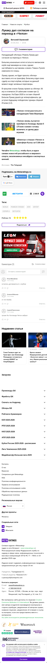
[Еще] (44, 2)
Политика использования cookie (14, 488)
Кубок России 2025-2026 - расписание (19, 443)
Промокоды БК (9, 391)
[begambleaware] (22, 632)
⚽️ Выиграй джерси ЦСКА (13, 8)
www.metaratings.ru (28, 548)
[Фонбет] (39, 16)
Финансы (5, 517)
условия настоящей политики (16, 652)
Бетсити (16, 211)
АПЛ (28, 207)
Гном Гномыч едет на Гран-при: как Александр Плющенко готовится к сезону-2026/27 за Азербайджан (13, 357)
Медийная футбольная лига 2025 (17, 455)
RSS (3, 478)
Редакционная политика (11, 495)
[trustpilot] (7, 632)
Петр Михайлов (12, 279)
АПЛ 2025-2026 (8, 437)
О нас (4, 467)
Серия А (6, 211)
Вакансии (5, 471)
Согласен (23, 659)
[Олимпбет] (24, 16)
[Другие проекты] (8, 2)
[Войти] (40, 2)
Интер (36, 207)
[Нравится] (3, 288)
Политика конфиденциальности (13, 481)
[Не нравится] (7, 288)
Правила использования (11, 485)
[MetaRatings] (9, 540)
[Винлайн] (8, 16)
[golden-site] (13, 624)
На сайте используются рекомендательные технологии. (23, 617)
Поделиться (22, 225)
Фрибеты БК (7, 397)
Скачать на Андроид (11, 402)
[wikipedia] (27, 624)
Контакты (5, 464)
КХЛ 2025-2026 (8, 420)
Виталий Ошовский (20, 40)
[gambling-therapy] (37, 632)
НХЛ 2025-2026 (8, 432)
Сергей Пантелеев (13, 310)
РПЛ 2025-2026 (8, 426)
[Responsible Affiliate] (10, 639)
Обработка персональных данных (14, 491)
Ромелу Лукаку (17, 207)
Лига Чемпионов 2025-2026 (14, 449)
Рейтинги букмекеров (12, 414)
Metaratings (15, 151)
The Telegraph (16, 165)
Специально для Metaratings (12, 474)
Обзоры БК (7, 408)
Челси (5, 207)
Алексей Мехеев (12, 294)
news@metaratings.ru (16, 585)
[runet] (4, 624)
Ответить (42, 288)
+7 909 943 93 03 (15, 588)
